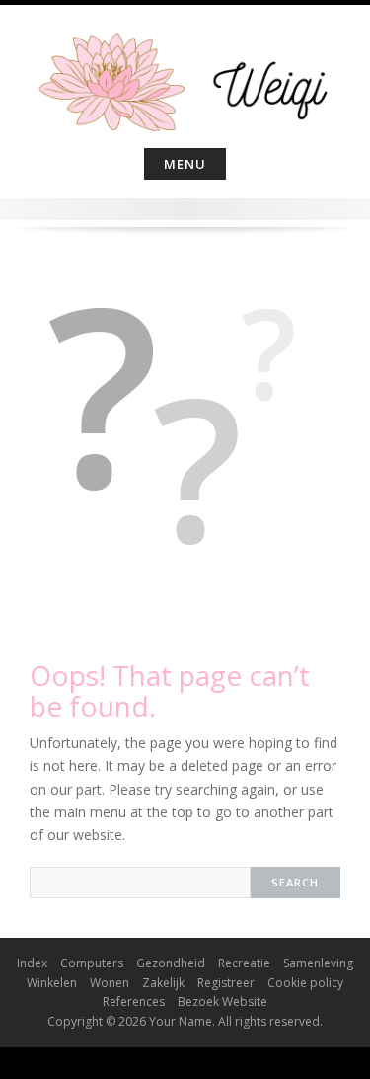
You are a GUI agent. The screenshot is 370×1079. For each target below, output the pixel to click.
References (134, 1001)
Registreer (226, 982)
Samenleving (318, 963)
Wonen (109, 982)
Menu (185, 164)
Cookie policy (305, 982)
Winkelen (52, 982)
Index (32, 963)
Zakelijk (163, 982)
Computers (91, 963)
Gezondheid (170, 963)
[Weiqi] (185, 73)
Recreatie (244, 963)
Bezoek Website (222, 1001)
